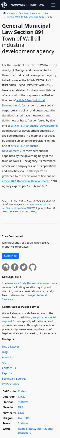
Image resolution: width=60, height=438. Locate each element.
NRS (20, 407)
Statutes (23, 402)
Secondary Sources (14, 378)
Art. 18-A (43, 13)
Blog (5, 352)
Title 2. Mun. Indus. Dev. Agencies (25, 16)
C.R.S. (21, 396)
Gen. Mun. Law (26, 13)
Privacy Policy (10, 384)
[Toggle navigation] (53, 5)
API (4, 362)
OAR (21, 418)
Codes (22, 391)
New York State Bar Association (27, 283)
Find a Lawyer (10, 346)
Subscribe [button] (10, 256)
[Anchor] (49, 185)
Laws (12, 13)
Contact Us (9, 368)
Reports (7, 373)
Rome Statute (26, 428)
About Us (8, 357)
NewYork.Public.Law (27, 5)
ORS (27, 418)
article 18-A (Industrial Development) (34, 125)
